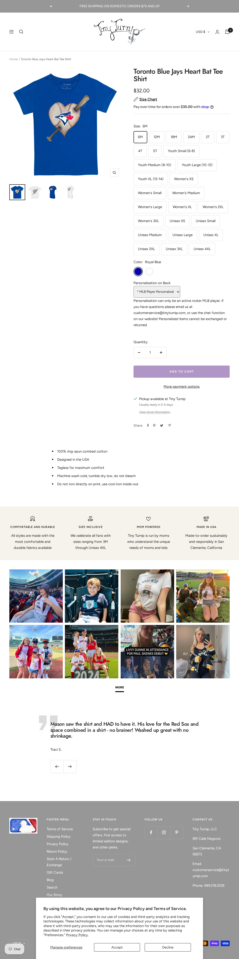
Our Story (54, 895)
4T (140, 151)
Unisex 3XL (174, 249)
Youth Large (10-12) (197, 165)
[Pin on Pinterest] (154, 425)
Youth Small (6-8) (181, 151)
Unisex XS (177, 221)
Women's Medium (186, 193)
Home (13, 59)
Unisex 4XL (202, 249)
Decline (167, 947)
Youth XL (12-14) (150, 179)
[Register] (129, 860)
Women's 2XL (213, 207)
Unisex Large (182, 235)
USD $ (200, 32)
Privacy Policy (57, 844)
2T (208, 137)
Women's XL (182, 207)
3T (223, 137)
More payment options (182, 386)
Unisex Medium (150, 235)
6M (140, 137)
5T (155, 151)
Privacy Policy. (77, 935)
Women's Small (150, 193)
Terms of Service (60, 829)
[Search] (21, 32)
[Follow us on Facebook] (151, 832)
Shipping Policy (58, 836)
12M (157, 137)
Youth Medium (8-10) (154, 165)
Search (52, 887)
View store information (154, 412)
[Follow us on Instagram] (164, 832)
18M (174, 137)
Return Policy (57, 851)
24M (191, 137)
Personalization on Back (152, 283)
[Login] (217, 32)
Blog (50, 880)
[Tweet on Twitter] (162, 425)
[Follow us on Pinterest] (176, 832)
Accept (117, 947)
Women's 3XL (148, 221)
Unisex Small (205, 221)
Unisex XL (210, 235)
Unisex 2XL (146, 249)
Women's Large (150, 207)
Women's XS (183, 179)
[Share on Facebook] (148, 425)
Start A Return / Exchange (59, 862)
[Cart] (227, 32)
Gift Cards (55, 872)
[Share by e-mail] (169, 425)
